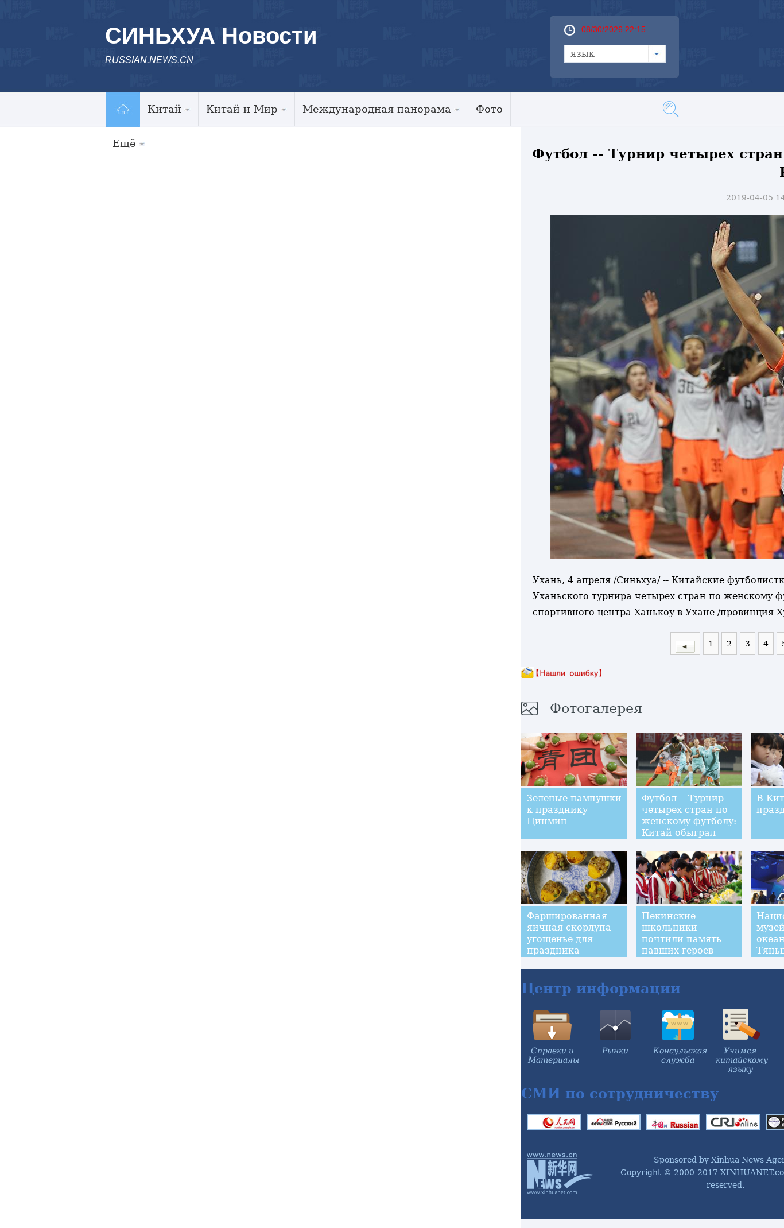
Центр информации (601, 988)
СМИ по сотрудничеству (620, 1093)
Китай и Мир (242, 109)
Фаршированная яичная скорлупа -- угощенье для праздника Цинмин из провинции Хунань (573, 945)
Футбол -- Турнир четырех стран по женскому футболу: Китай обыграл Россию (689, 821)
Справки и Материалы (553, 1055)
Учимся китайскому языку (742, 1060)
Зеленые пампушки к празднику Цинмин (574, 810)
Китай (164, 109)
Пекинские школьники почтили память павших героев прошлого (681, 939)
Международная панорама (376, 109)
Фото (489, 109)
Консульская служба (680, 1055)
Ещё (124, 143)
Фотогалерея (596, 708)
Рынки (615, 1050)
